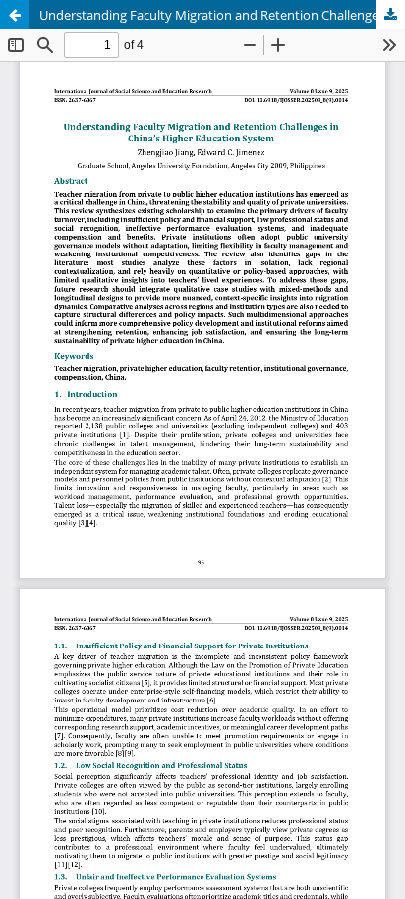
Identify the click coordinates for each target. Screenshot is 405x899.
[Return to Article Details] (14, 14)
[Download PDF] (390, 14)
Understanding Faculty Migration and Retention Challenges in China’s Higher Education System (222, 15)
